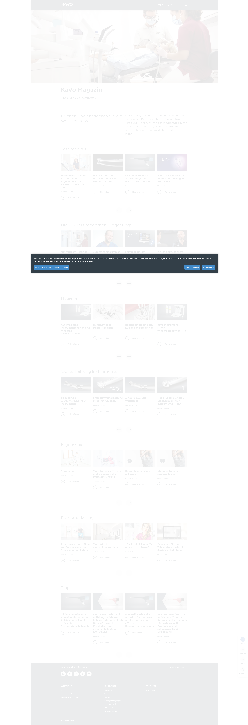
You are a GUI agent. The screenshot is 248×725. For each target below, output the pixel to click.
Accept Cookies (208, 267)
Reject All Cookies (192, 267)
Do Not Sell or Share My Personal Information (51, 267)
